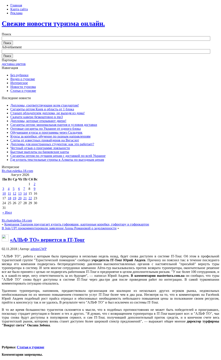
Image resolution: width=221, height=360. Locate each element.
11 (9, 193)
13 (20, 193)
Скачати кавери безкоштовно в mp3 (36, 117)
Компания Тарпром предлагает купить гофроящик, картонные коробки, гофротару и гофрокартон (76, 224)
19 (14, 198)
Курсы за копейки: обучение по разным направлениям (50, 136)
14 (25, 193)
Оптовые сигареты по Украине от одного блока (45, 128)
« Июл (7, 212)
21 (25, 198)
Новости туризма (23, 87)
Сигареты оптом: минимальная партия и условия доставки (53, 125)
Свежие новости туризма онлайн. (53, 23)
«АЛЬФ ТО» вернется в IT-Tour (47, 240)
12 (14, 193)
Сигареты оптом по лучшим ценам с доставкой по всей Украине (58, 156)
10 (4, 193)
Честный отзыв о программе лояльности (40, 148)
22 (30, 198)
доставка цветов (14, 64)
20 (20, 198)
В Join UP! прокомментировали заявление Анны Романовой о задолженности (59, 228)
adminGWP (38, 249)
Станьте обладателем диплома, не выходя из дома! (47, 113)
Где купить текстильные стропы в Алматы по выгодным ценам (57, 159)
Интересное (19, 83)
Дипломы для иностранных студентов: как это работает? (52, 144)
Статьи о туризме (23, 90)
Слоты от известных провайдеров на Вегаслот (44, 140)
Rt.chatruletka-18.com (17, 220)
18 (9, 198)
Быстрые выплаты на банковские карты (39, 152)
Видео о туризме (22, 79)
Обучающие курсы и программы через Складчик (46, 132)
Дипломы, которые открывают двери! (38, 121)
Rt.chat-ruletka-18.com (17, 171)
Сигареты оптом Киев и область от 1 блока (42, 109)
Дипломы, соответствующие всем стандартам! (44, 105)
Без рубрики (19, 75)
